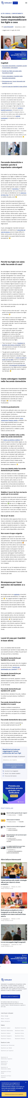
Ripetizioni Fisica (19, 1036)
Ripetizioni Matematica (7, 1030)
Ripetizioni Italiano (6, 1033)
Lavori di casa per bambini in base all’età (14, 86)
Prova (15, 2)
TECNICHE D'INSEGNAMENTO (15, 851)
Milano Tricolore (5, 1018)
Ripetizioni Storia (19, 1033)
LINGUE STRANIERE (12, 830)
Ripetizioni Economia (20, 1028)
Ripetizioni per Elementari (7, 1045)
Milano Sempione (5, 1021)
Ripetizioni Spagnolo (6, 1036)
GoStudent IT (11, 849)
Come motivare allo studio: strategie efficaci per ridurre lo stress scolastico (14, 882)
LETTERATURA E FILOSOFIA (15, 839)
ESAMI (20, 814)
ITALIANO (21, 821)
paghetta (16, 594)
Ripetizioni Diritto (19, 1030)
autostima (15, 189)
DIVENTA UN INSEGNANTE (13, 852)
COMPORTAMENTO (17, 13)
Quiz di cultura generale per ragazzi (17, 813)
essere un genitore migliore (11, 440)
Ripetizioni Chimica (20, 1038)
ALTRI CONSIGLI (6, 13)
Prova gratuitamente (10, 996)
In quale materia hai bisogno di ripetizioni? (14, 756)
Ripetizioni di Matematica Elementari (4, 1063)
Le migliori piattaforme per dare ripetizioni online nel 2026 (16, 847)
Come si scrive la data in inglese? (16, 826)
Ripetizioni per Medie (6, 1048)
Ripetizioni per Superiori (7, 1050)
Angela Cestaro (12, 814)
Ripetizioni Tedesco (6, 1038)
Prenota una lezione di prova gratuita (14, 766)
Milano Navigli (4, 1016)
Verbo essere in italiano (13, 819)
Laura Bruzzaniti (8, 27)
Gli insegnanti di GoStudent (17, 365)
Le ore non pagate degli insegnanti (13, 942)
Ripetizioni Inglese (5, 1028)
